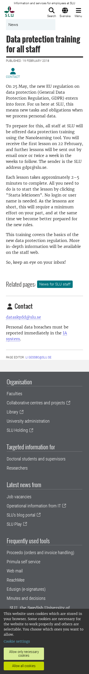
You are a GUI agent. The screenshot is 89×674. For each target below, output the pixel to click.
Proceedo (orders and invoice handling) (40, 552)
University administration (28, 421)
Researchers (17, 468)
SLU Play (14, 524)
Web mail (15, 570)
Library (12, 411)
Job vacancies (19, 496)
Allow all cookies (24, 666)
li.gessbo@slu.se (38, 357)
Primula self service (23, 561)
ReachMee (15, 580)
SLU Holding (17, 430)
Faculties (14, 393)
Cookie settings (17, 641)
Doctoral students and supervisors (36, 458)
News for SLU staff (54, 284)
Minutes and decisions (26, 598)
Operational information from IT (34, 505)
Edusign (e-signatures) (26, 589)
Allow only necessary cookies (24, 654)
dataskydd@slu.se (23, 317)
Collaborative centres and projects (36, 402)
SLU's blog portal (21, 515)
